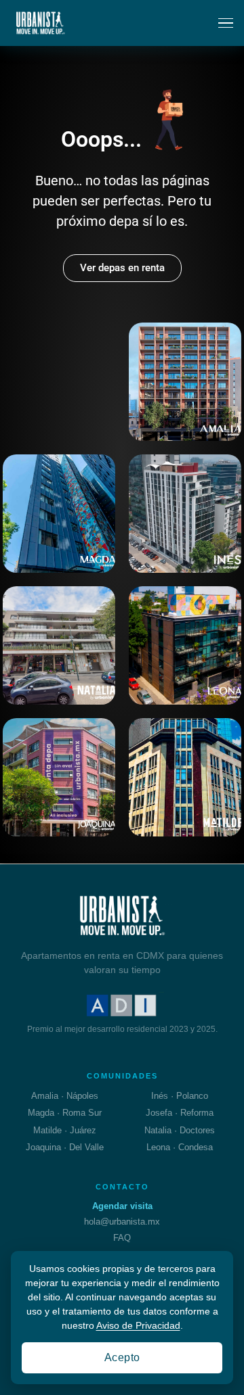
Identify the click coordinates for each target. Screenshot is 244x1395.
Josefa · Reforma (180, 1113)
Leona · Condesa (179, 1147)
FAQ (122, 1238)
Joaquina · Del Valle (65, 1147)
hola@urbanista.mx (122, 1221)
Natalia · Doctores (179, 1130)
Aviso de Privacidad (138, 1325)
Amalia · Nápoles (64, 1096)
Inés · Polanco (179, 1096)
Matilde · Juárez (64, 1130)
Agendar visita (122, 1206)
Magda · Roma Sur (65, 1113)
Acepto (122, 1357)
